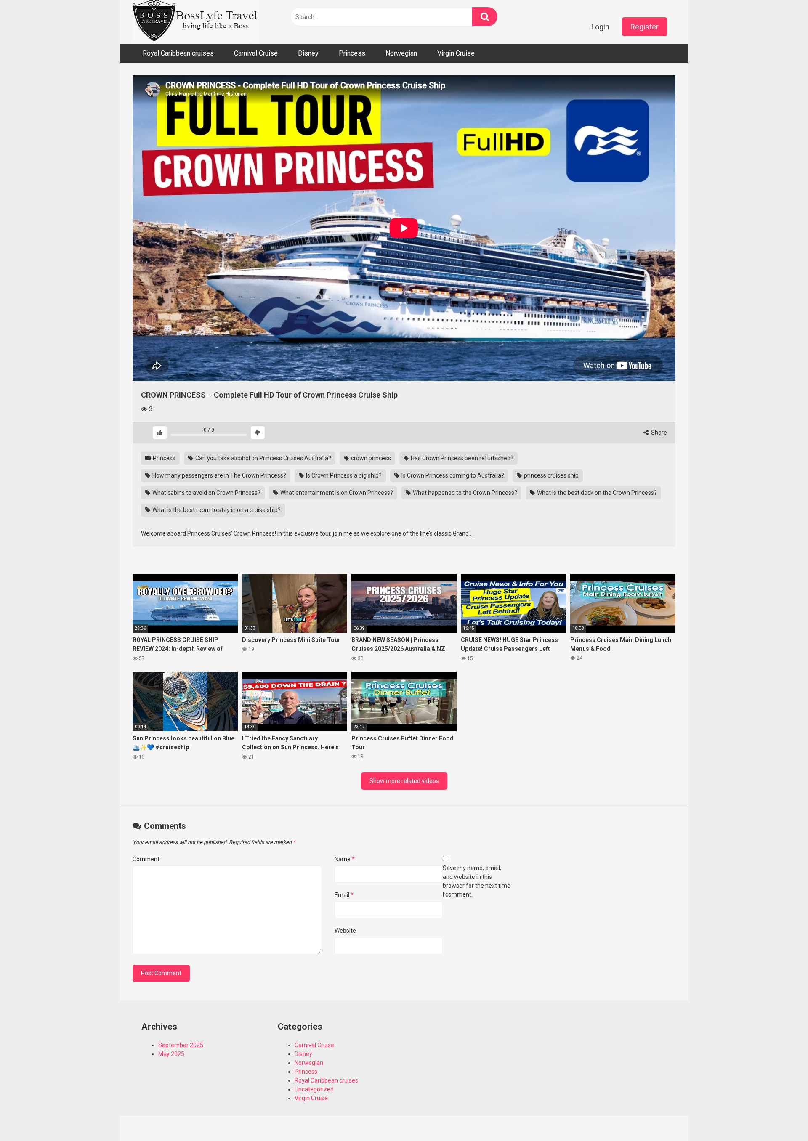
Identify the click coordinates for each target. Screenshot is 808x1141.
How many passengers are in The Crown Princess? (218, 475)
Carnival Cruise (256, 53)
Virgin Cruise (456, 53)
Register (644, 26)
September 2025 (180, 1045)
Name (345, 859)
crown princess (370, 458)
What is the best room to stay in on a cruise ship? (216, 510)
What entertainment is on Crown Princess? (336, 492)
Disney (308, 53)
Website (345, 930)
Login (600, 26)
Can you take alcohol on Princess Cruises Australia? (262, 458)
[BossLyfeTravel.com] (196, 22)
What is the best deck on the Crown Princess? (596, 492)
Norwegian (401, 53)
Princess (352, 53)
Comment (146, 859)
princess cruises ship (551, 475)
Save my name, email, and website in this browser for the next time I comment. (476, 881)
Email (344, 895)
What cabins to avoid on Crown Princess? (205, 492)
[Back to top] (779, 1115)
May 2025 (171, 1054)
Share (658, 432)
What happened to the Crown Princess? (464, 492)
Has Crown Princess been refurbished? (461, 458)
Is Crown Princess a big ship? (343, 475)
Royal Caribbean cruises (178, 53)
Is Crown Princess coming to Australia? (452, 475)
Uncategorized (314, 1089)
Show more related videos (404, 780)
